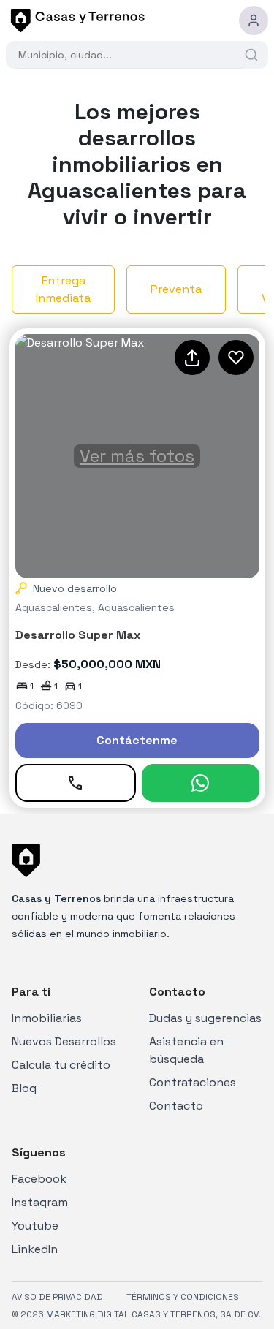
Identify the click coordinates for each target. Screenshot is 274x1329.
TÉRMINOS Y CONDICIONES (182, 1297)
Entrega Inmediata (63, 289)
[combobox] (129, 54)
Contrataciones (192, 1082)
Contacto (176, 1105)
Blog (24, 1088)
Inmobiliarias (47, 1018)
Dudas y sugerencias (205, 1018)
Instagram (40, 1202)
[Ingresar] (253, 20)
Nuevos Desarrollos (64, 1041)
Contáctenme (137, 740)
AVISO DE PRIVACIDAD (57, 1297)
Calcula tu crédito (61, 1064)
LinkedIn (35, 1249)
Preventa (176, 289)
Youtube (35, 1225)
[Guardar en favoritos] (236, 357)
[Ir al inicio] (75, 20)
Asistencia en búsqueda (186, 1050)
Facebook (39, 1178)
